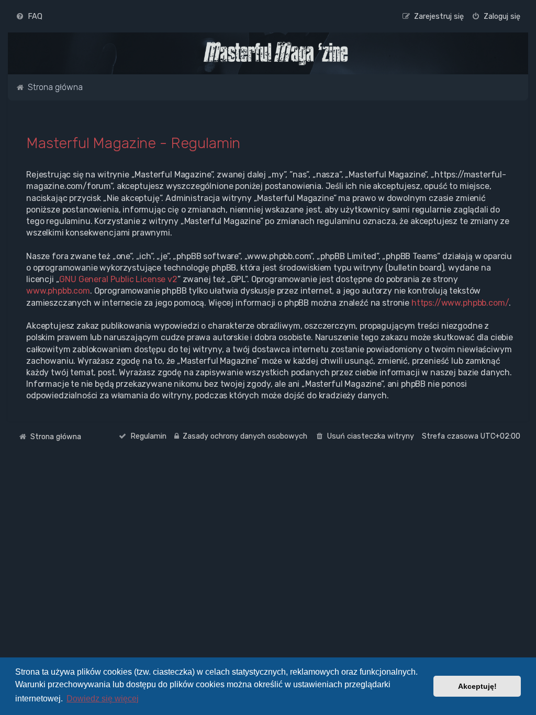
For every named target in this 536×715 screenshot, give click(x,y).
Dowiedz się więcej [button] (102, 698)
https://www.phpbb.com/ (460, 303)
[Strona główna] (275, 53)
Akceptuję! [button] (477, 686)
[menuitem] (29, 16)
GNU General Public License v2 (118, 279)
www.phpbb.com (58, 291)
